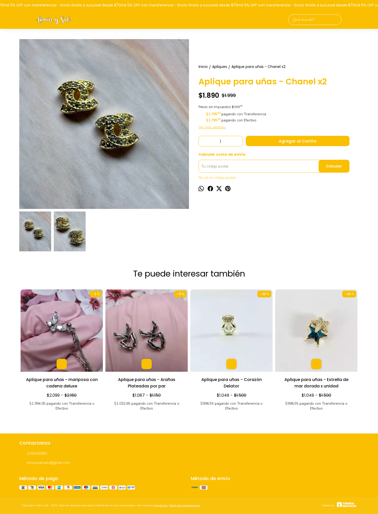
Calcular (334, 166)
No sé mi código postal (217, 177)
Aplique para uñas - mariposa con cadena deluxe (62, 383)
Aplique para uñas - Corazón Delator (231, 383)
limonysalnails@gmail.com (48, 462)
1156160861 (37, 453)
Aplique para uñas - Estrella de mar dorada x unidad (316, 383)
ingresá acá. (161, 505)
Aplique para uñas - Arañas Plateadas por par (146, 383)
